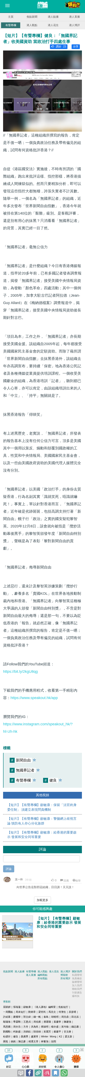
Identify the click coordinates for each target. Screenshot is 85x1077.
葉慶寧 (57, 1021)
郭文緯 (27, 1016)
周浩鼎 (65, 1016)
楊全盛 (55, 1026)
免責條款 (77, 978)
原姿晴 (72, 1011)
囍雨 (53, 1041)
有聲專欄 (10, 25)
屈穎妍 (7, 1007)
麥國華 (17, 1016)
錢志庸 (75, 1026)
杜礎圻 (7, 1036)
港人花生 (53, 25)
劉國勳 (7, 1031)
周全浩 (17, 1026)
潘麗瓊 (47, 1021)
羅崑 (5, 1041)
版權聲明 (77, 982)
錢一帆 (37, 1016)
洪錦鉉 (27, 1031)
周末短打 (21, 1011)
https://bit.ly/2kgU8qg (20, 671)
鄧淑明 (44, 1026)
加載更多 (42, 900)
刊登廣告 (77, 992)
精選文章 (33, 1041)
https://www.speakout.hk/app (34, 698)
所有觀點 (42, 978)
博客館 (64, 975)
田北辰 (75, 1016)
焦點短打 (63, 1007)
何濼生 (62, 1011)
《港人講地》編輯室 (44, 1007)
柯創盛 (17, 1031)
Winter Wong (48, 1036)
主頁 (10, 16)
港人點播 (53, 16)
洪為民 (34, 1026)
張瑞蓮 (17, 1007)
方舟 (25, 1026)
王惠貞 (27, 1021)
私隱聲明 (77, 975)
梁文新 (68, 1036)
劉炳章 (32, 1011)
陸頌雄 (37, 1031)
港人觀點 (32, 25)
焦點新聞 (32, 16)
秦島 (46, 1016)
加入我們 (77, 985)
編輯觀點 (42, 975)
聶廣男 (24, 1036)
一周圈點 (8, 1011)
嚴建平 (57, 1031)
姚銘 (13, 1041)
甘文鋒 (67, 1031)
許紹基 (7, 1016)
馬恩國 (7, 1026)
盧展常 (34, 1036)
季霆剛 (17, 1021)
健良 (15, 1036)
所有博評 (65, 978)
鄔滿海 (7, 1021)
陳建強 (67, 1021)
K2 (60, 1036)
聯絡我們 (77, 988)
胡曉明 (55, 1016)
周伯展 (37, 1021)
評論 (9, 868)
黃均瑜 (65, 1026)
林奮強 (44, 1041)
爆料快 (75, 996)
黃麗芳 (47, 1031)
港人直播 (74, 16)
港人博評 (74, 25)
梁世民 (42, 1011)
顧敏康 (27, 1007)
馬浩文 (52, 1011)
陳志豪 (22, 1041)
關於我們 (77, 971)
